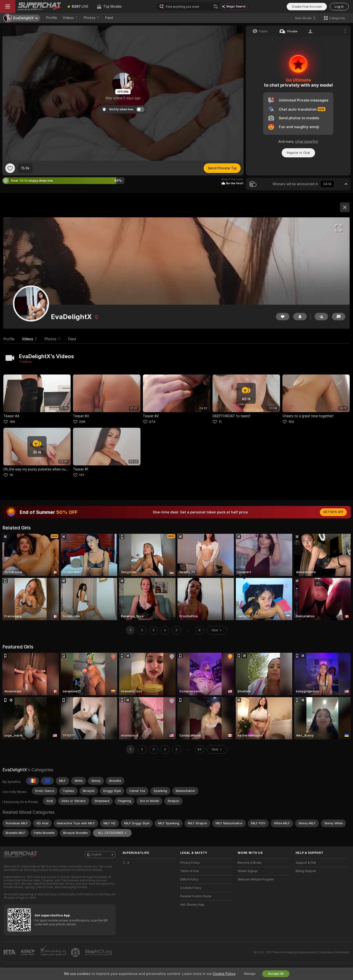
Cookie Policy (224, 974)
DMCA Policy (189, 879)
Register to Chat (298, 152)
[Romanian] (32, 781)
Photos (91, 18)
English (96, 854)
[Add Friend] (321, 316)
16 (11, 475)
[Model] (345, 207)
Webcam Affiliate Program (256, 879)
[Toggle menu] (7, 6)
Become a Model (249, 862)
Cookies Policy (190, 888)
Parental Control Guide (195, 896)
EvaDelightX (14, 769)
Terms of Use (189, 871)
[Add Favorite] (10, 168)
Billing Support (306, 871)
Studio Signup (247, 871)
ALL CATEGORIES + (112, 833)
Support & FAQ (306, 862)
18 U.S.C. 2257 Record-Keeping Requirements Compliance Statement (301, 952)
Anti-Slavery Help (192, 904)
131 (81, 475)
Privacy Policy (190, 862)
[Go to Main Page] (39, 6)
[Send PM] (338, 316)
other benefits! (306, 141)
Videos (70, 18)
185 (12, 421)
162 (291, 421)
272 (152, 421)
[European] (47, 781)
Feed (109, 18)
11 (220, 421)
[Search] (215, 6)
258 (82, 421)
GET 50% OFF (333, 512)
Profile (51, 18)
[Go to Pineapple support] (76, 952)
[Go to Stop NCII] (99, 952)
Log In (339, 6)
